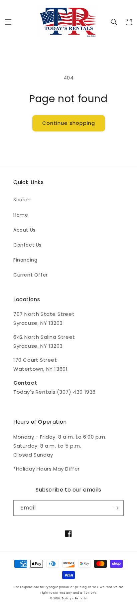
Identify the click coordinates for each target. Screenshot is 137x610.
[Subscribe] (116, 508)
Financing (25, 260)
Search (22, 199)
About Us (24, 230)
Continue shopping (68, 122)
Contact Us (27, 245)
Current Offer (30, 275)
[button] (8, 22)
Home (20, 215)
